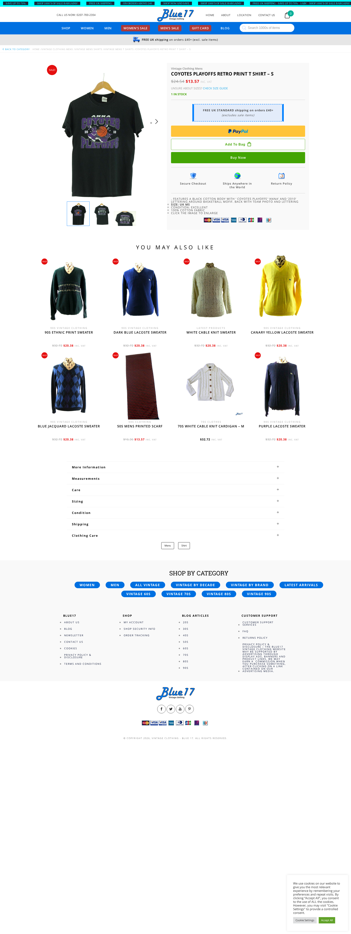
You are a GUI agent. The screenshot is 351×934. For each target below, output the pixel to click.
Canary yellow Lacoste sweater (282, 332)
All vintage (147, 585)
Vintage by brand (250, 585)
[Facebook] (161, 709)
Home (210, 15)
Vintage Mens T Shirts (119, 49)
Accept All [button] (327, 920)
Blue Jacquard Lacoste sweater (69, 426)
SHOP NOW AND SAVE (176, 3)
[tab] (175, 467)
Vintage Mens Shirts (88, 49)
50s (185, 642)
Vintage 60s (138, 594)
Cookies (70, 648)
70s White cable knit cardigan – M (211, 426)
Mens (168, 545)
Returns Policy (255, 637)
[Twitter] (171, 709)
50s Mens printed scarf (140, 426)
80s (185, 661)
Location (244, 15)
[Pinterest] (189, 709)
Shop (66, 28)
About (225, 15)
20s (185, 622)
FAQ (245, 631)
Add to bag (235, 144)
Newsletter (73, 635)
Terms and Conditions (83, 664)
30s (185, 629)
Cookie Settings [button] (305, 920)
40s (185, 635)
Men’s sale (169, 28)
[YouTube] (180, 709)
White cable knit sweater (211, 332)
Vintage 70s (179, 594)
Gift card (200, 28)
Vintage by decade (195, 585)
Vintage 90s (259, 594)
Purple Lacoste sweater (282, 426)
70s (185, 655)
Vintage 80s (219, 594)
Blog (225, 28)
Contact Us (266, 15)
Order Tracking (137, 635)
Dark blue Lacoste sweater (140, 332)
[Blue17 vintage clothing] (175, 15)
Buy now (238, 157)
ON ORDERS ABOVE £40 (137, 3)
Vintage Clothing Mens (57, 49)
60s (185, 648)
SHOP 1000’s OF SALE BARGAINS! (57, 3)
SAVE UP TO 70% (16, 3)
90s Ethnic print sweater (69, 332)
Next (157, 125)
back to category (17, 49)
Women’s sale (135, 28)
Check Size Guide (215, 88)
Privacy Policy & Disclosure (77, 656)
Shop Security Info (139, 629)
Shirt (184, 545)
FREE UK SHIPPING (100, 3)
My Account (134, 622)
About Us (72, 622)
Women (87, 28)
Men (108, 28)
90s (185, 668)
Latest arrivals (301, 585)
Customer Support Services (258, 623)
